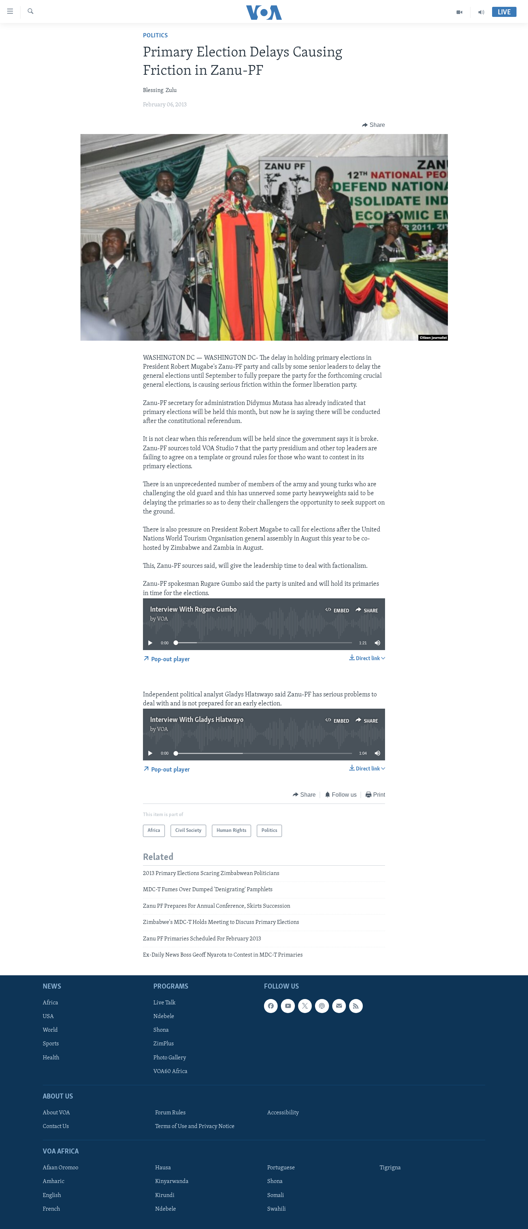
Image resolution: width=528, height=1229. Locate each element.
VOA (162, 619)
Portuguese (281, 1168)
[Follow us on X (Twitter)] (305, 1006)
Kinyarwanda (172, 1182)
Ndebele (163, 1017)
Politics (155, 36)
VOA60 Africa (170, 1071)
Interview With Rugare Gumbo (193, 609)
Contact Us (56, 1126)
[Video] (460, 12)
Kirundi (165, 1195)
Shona (161, 1031)
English (52, 1195)
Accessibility (283, 1113)
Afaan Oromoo (60, 1168)
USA (48, 1017)
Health (51, 1058)
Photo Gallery (169, 1058)
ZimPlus (163, 1044)
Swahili (276, 1209)
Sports (51, 1044)
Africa (50, 1003)
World (50, 1031)
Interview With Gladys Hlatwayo (197, 720)
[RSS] (356, 1006)
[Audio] (481, 12)
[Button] (373, 125)
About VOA (56, 1113)
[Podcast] (322, 1006)
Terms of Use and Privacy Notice (195, 1126)
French (51, 1209)
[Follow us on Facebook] (271, 1006)
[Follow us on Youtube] (288, 1006)
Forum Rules (170, 1113)
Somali (275, 1195)
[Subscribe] (339, 1006)
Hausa (163, 1168)
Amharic (53, 1182)
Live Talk (164, 1003)
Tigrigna (390, 1168)
